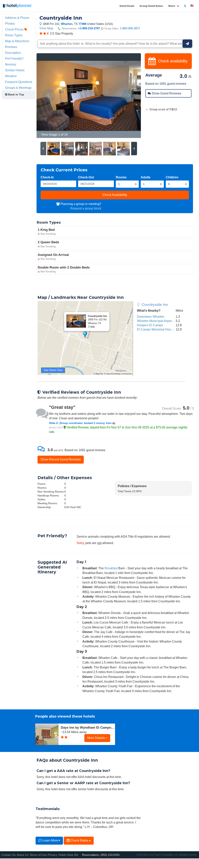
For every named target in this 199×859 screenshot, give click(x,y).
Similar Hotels (14, 70)
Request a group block (85, 208)
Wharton (66, 23)
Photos (10, 23)
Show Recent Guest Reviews (60, 459)
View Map (46, 28)
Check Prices (14, 29)
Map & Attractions (17, 41)
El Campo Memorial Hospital (157, 329)
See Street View (53, 370)
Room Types (14, 35)
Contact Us (8, 854)
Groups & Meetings (18, 87)
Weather (11, 76)
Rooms (121, 177)
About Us (23, 854)
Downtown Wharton (150, 316)
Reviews (11, 47)
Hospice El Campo (150, 325)
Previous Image (49, 95)
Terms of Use (38, 854)
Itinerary (10, 64)
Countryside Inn (155, 305)
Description (13, 52)
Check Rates (79, 840)
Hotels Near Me (68, 854)
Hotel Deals (127, 6)
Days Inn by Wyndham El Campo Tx (88, 727)
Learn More (50, 840)
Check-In (47, 177)
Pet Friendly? (14, 58)
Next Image (128, 95)
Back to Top (15, 94)
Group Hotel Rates (151, 6)
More (172, 6)
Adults (145, 177)
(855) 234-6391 (110, 854)
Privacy (52, 854)
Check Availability (114, 194)
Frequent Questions (18, 82)
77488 (82, 23)
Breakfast (111, 568)
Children (172, 177)
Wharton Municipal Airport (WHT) (159, 321)
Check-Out (86, 177)
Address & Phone (17, 17)
